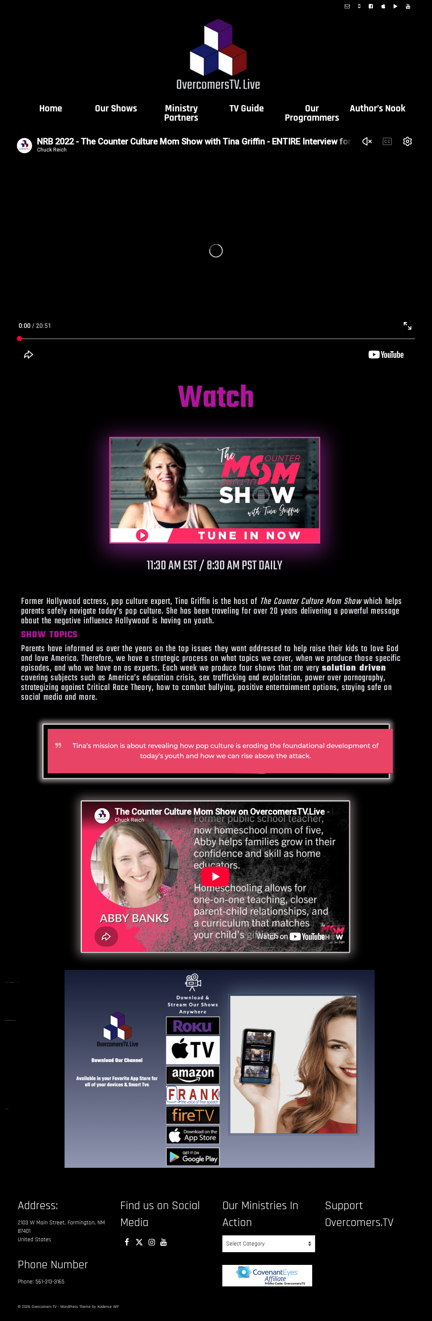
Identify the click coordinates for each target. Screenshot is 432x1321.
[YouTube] (163, 1241)
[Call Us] (359, 7)
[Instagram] (151, 1241)
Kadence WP (108, 1306)
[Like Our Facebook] (370, 7)
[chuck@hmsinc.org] (347, 7)
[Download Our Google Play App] (395, 7)
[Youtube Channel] (408, 7)
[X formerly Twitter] (139, 1241)
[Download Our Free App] (383, 7)
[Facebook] (127, 1241)
